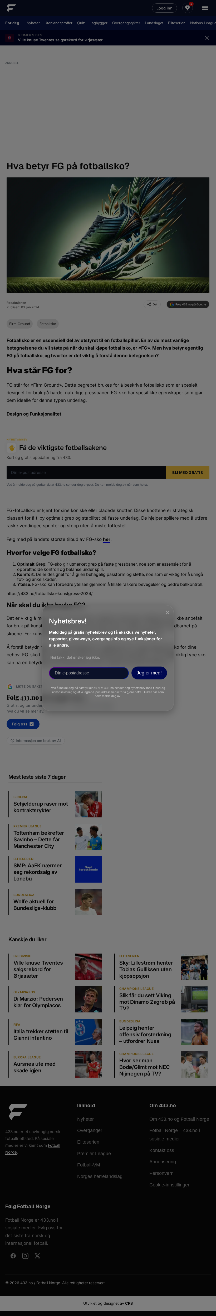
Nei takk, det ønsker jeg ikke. (75, 657)
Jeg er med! (149, 672)
